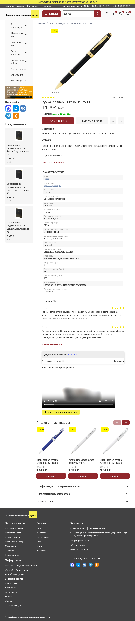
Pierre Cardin (43, 537)
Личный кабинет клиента (18, 570)
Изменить (73, 354)
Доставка (9, 601)
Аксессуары (17, 80)
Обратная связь (77, 545)
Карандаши (17, 74)
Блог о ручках (11, 583)
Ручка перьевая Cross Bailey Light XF (81, 461)
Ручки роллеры (15, 53)
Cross (46, 178)
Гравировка (11, 592)
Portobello (41, 550)
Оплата (47, 5)
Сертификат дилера (14, 574)
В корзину (51, 475)
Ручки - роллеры (52, 185)
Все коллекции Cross (81, 23)
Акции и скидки (13, 605)
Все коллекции (57, 23)
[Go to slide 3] (56, 92)
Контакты (76, 523)
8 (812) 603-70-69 (121, 5)
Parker (40, 528)
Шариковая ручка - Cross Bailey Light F (47, 461)
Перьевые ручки (16, 44)
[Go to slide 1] (52, 92)
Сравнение (10, 587)
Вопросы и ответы (14, 579)
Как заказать (34, 5)
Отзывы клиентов (79, 549)
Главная (9, 5)
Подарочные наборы (17, 61)
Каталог (20, 5)
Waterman (41, 532)
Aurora (40, 546)
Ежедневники (18, 69)
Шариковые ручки (17, 35)
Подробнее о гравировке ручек (61, 412)
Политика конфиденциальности (21, 565)
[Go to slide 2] (54, 92)
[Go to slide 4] (58, 92)
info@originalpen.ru (79, 540)
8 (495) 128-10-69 (100, 5)
